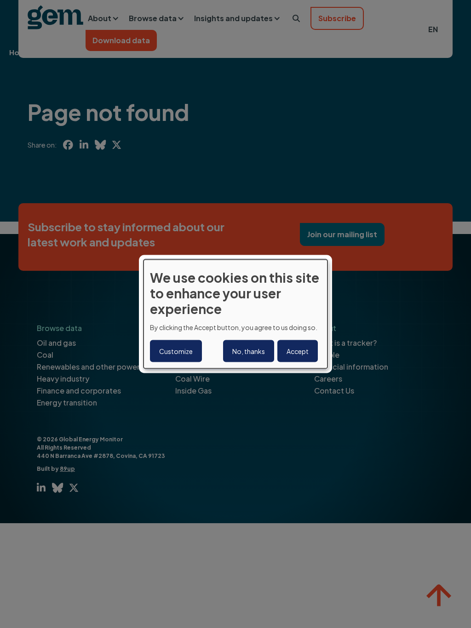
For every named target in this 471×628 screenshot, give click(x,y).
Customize (176, 351)
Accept (298, 351)
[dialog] (235, 314)
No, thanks (248, 351)
